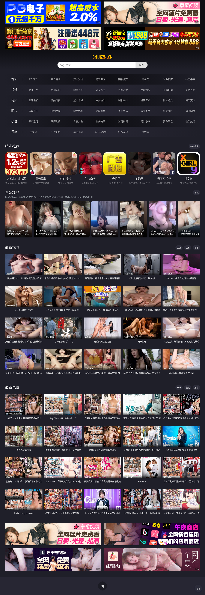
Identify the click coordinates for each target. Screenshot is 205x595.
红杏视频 (123, 132)
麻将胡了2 (123, 79)
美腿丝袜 (123, 111)
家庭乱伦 (55, 121)
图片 (14, 111)
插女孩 (33, 132)
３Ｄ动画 (100, 89)
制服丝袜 (123, 100)
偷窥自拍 (33, 111)
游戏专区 (100, 79)
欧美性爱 (100, 100)
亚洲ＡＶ (33, 89)
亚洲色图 (55, 111)
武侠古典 (100, 121)
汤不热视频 (101, 132)
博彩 (14, 79)
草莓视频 (78, 132)
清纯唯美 (145, 111)
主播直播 (168, 89)
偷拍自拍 (55, 100)
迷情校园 (123, 121)
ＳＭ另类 (190, 89)
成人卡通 (78, 100)
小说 (14, 121)
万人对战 (78, 79)
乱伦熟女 (168, 100)
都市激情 (33, 121)
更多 (196, 247)
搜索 (141, 64)
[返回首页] (198, 588)
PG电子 (33, 79)
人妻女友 (78, 121)
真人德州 (55, 79)
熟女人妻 (123, 89)
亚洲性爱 (33, 100)
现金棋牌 (168, 79)
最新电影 (12, 387)
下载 (196, 192)
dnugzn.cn (102, 57)
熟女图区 (168, 111)
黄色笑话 (168, 121)
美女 (179, 247)
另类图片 (190, 111)
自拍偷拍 (55, 89)
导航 (14, 132)
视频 (14, 90)
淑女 (188, 387)
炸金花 (145, 79)
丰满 (179, 387)
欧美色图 (78, 111)
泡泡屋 (145, 132)
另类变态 (190, 100)
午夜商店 (55, 132)
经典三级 (145, 100)
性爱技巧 (190, 121)
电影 (14, 100)
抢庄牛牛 (190, 79)
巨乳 (188, 247)
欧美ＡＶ (78, 89)
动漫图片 (100, 111)
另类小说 (145, 121)
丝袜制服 (145, 89)
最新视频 (12, 247)
